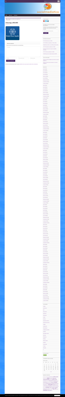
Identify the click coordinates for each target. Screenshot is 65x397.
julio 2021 (44, 150)
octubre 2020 (45, 166)
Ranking (44, 338)
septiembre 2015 (45, 262)
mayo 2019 (44, 190)
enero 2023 (45, 125)
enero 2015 (45, 275)
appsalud (54, 378)
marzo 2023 (45, 121)
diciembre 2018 (45, 199)
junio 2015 (44, 266)
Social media (45, 344)
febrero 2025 (45, 92)
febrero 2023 (45, 123)
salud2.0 (44, 342)
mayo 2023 (44, 117)
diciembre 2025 (45, 79)
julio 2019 (44, 186)
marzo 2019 (45, 193)
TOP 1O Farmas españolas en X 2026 (48, 51)
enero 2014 (45, 295)
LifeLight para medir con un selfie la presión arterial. (50, 44)
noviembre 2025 (45, 81)
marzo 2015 (45, 271)
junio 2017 (44, 226)
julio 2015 (44, 264)
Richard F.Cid (8, 24)
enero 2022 (45, 143)
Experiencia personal (46, 322)
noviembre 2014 (45, 278)
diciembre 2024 (45, 94)
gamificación (56, 383)
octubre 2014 (45, 280)
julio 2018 (44, 204)
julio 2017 (44, 224)
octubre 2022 (45, 130)
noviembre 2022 (45, 128)
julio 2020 (44, 168)
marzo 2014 (45, 291)
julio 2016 (44, 244)
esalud (44, 317)
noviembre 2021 (45, 146)
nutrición (44, 386)
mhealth (50, 385)
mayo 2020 (44, 172)
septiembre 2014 (45, 282)
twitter (45, 390)
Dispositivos (45, 311)
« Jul (50, 371)
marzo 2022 (45, 139)
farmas (53, 383)
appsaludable (46, 379)
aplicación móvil (45, 378)
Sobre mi (10, 15)
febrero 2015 (45, 273)
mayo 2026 (44, 72)
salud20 (56, 387)
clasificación (54, 379)
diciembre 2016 (45, 237)
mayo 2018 (44, 208)
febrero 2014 (45, 293)
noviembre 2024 (45, 96)
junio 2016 (44, 246)
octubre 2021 (45, 148)
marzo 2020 (45, 175)
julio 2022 (44, 132)
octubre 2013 (45, 300)
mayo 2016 (44, 248)
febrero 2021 (45, 159)
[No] (63, 395)
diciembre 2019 (45, 181)
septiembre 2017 (45, 222)
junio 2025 (44, 87)
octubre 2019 (45, 184)
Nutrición (44, 335)
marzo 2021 (45, 157)
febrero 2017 (45, 233)
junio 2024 (44, 101)
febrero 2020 (45, 177)
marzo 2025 (45, 90)
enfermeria (49, 382)
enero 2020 (45, 179)
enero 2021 (45, 161)
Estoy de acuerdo (57, 395)
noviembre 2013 (45, 298)
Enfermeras (45, 315)
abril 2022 (44, 137)
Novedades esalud (46, 333)
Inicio (6, 15)
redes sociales (51, 387)
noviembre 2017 (45, 219)
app (43, 309)
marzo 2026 (45, 74)
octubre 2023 (45, 114)
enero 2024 (45, 110)
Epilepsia (52, 382)
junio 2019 (44, 188)
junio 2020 (44, 170)
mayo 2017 (44, 228)
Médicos (54, 384)
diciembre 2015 (45, 257)
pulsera (44, 387)
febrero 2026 (45, 76)
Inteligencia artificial (46, 329)
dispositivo (51, 380)
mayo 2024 (44, 103)
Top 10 (54, 389)
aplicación (55, 376)
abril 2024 (44, 105)
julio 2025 (44, 85)
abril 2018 (44, 210)
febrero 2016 (45, 253)
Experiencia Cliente (46, 320)
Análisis (44, 306)
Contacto (15, 15)
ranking (47, 387)
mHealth (44, 331)
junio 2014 (44, 286)
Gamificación (45, 326)
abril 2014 (44, 289)
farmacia (44, 383)
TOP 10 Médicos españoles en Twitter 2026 (49, 42)
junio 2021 (44, 152)
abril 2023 (44, 119)
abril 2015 (44, 269)
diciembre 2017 (45, 217)
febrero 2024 (45, 108)
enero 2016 (45, 255)
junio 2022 (44, 134)
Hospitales (45, 384)
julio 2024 (44, 99)
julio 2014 (44, 284)
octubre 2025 (45, 83)
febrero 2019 (45, 195)
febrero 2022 (45, 141)
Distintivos (44, 313)
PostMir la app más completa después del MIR (50, 53)
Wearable (44, 347)
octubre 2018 (45, 202)
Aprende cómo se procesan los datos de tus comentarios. (29, 64)
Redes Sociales (45, 340)
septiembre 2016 (45, 242)
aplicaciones (51, 376)
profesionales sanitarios (55, 386)
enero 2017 (45, 235)
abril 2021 (44, 155)
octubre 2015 (45, 260)
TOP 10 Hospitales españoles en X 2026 (49, 46)
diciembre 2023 (45, 112)
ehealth (54, 380)
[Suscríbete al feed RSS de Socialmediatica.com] (5, 1)
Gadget (44, 324)
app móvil (51, 378)
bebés (50, 379)
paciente (47, 386)
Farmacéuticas (49, 383)
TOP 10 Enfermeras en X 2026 (47, 40)
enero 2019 (45, 197)
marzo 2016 (45, 251)
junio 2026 (44, 70)
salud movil (45, 388)
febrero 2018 (45, 213)
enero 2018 (45, 215)
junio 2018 (44, 206)
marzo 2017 (45, 231)
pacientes (50, 386)
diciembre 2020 (45, 163)
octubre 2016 (45, 240)
